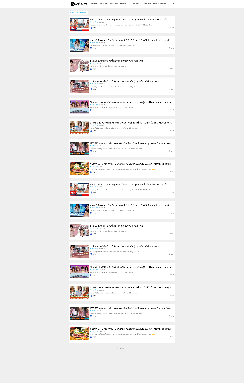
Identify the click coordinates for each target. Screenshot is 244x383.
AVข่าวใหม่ (94, 4)
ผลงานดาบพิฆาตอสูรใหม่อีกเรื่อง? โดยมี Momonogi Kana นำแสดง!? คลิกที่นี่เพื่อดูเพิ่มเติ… (116, 148)
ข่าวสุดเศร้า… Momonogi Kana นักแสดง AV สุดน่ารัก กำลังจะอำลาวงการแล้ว (128, 19)
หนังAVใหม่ (104, 4)
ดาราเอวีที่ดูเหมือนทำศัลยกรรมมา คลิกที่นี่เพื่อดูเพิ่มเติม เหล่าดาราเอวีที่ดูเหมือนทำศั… (115, 87)
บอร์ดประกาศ (146, 4)
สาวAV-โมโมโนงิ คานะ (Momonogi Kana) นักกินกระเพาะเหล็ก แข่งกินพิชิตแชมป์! (130, 164)
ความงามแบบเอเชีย (159, 4)
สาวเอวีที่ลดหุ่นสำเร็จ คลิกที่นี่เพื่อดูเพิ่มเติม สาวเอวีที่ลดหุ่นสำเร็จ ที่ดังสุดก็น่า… (113, 45)
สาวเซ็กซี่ (123, 4)
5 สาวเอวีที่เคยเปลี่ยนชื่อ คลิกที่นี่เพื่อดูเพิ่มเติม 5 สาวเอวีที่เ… (108, 66)
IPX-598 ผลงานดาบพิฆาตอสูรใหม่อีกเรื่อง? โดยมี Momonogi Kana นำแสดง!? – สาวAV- (133, 143)
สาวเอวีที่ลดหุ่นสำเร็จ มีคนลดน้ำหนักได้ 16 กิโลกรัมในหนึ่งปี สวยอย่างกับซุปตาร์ (129, 40)
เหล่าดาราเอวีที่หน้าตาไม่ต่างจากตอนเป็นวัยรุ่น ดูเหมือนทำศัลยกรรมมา (125, 81)
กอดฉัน (93, 146)
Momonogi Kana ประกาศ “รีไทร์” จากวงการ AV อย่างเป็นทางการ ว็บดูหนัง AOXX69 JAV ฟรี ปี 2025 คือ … (121, 25)
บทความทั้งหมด (134, 4)
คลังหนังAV (114, 4)
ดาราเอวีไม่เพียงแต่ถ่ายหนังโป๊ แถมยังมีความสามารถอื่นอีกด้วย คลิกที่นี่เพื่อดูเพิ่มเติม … (115, 128)
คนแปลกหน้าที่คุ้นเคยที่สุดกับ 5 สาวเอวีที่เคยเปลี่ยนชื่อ (116, 61)
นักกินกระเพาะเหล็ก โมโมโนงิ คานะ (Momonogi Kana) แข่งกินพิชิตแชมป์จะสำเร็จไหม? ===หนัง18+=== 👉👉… (123, 169)
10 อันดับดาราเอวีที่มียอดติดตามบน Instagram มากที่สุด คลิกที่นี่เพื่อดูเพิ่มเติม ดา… (114, 107)
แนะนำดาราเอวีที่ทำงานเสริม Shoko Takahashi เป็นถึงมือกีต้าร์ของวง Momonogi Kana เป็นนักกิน (138, 122)
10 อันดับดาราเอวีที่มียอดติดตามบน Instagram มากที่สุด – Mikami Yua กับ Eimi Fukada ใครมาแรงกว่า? (141, 102)
